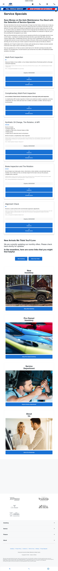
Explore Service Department (29, 404)
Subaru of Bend (33, 554)
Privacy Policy (18, 548)
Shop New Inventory (29, 308)
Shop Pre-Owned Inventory (29, 356)
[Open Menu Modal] (3, 4)
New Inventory (21, 258)
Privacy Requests (43, 548)
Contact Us (29, 79)
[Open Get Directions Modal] (47, 4)
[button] (25, 4)
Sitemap (37, 548)
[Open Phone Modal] (54, 4)
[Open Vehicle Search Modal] (9, 568)
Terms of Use (31, 548)
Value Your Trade (35, 258)
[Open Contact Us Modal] (29, 568)
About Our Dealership (29, 452)
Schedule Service (29, 84)
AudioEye (12, 548)
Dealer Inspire (37, 552)
